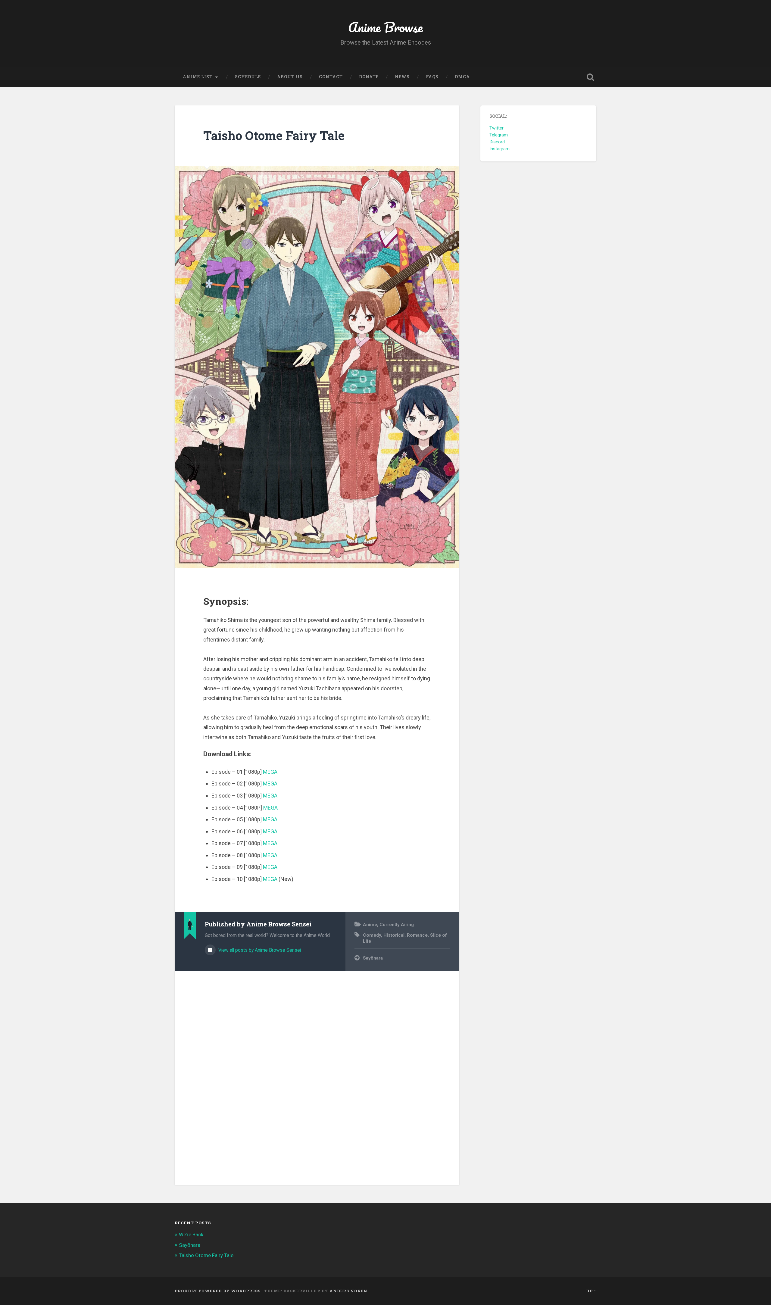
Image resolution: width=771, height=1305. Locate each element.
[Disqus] (317, 1074)
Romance (417, 935)
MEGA (270, 772)
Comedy (372, 935)
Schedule (248, 77)
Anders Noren (348, 1290)
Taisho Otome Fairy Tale (274, 135)
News (402, 77)
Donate (369, 77)
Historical (393, 935)
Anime (370, 924)
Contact (331, 77)
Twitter (496, 128)
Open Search (590, 77)
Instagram (499, 148)
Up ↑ (591, 1290)
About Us (290, 77)
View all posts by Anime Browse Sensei (259, 950)
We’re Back (191, 1235)
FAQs (432, 77)
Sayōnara (373, 958)
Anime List (198, 77)
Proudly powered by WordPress (218, 1290)
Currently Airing (396, 924)
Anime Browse (385, 27)
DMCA (462, 77)
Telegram (498, 135)
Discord (497, 142)
